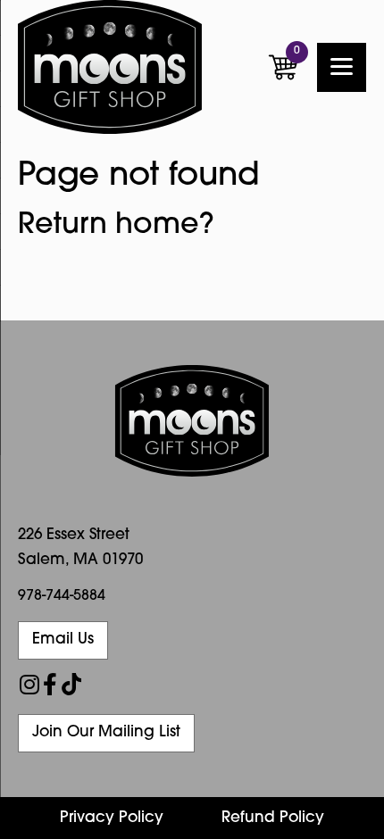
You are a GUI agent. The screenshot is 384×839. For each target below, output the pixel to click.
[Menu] (341, 67)
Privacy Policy (111, 818)
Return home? (116, 226)
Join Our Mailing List (106, 732)
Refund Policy (272, 818)
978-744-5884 (61, 596)
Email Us (63, 639)
